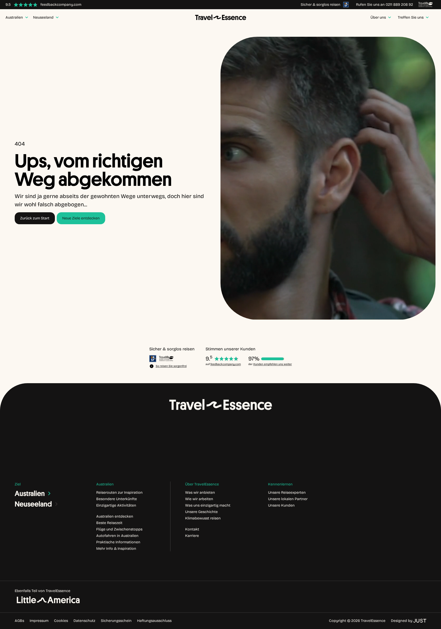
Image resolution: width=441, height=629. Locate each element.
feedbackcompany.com (225, 364)
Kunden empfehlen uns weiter (272, 364)
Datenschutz (84, 620)
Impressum (39, 620)
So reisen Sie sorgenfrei (171, 366)
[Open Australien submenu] (49, 493)
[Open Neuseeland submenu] (56, 504)
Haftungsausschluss (154, 620)
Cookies (61, 620)
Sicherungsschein (116, 620)
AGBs (19, 620)
